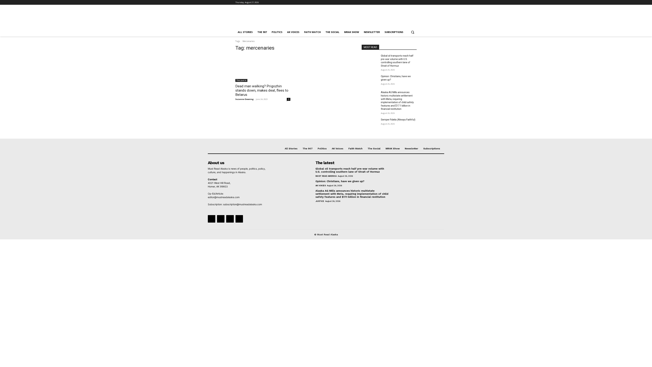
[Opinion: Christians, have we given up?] (370, 80)
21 (289, 99)
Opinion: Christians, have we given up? (339, 181)
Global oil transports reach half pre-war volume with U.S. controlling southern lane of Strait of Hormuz (349, 170)
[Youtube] (415, 2)
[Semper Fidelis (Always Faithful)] (370, 124)
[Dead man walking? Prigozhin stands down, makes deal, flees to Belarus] (262, 68)
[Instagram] (401, 2)
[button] (413, 32)
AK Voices (320, 185)
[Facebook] (396, 2)
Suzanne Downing (244, 99)
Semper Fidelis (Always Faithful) (398, 119)
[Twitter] (405, 2)
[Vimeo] (410, 2)
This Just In (241, 80)
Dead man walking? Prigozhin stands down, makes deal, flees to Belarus (261, 90)
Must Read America (326, 176)
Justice (319, 201)
